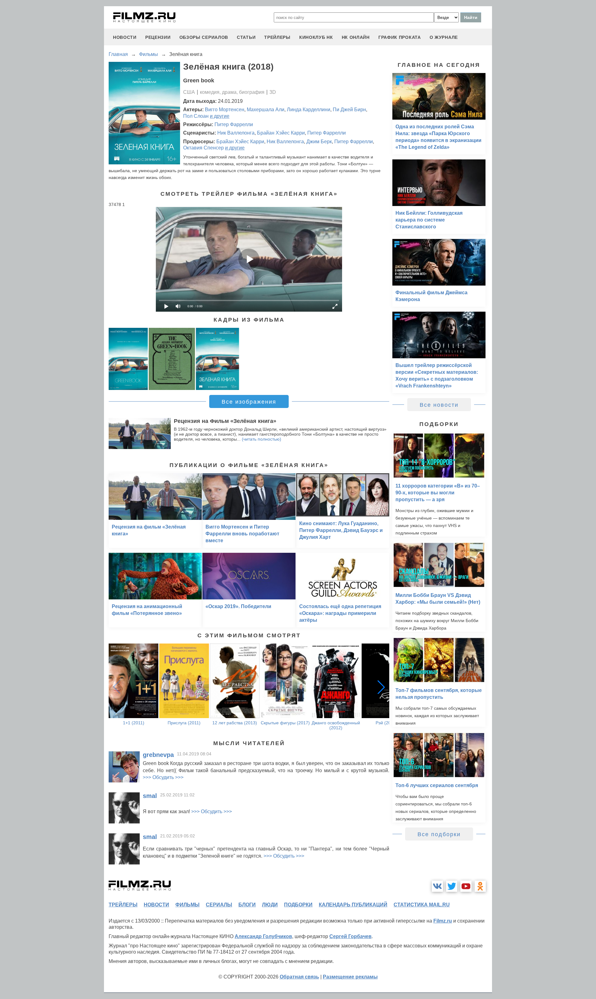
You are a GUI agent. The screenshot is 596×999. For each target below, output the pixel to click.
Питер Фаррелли (233, 124)
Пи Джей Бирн (349, 109)
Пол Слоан (196, 116)
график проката (399, 37)
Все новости (439, 405)
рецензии (158, 37)
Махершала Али (265, 109)
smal (150, 795)
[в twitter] (451, 886)
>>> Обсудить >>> (163, 777)
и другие (219, 116)
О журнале (444, 37)
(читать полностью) (261, 439)
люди (270, 904)
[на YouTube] (466, 886)
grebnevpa (158, 754)
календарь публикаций (353, 904)
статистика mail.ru (422, 904)
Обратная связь (299, 976)
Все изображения (249, 402)
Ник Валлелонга (236, 132)
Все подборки (439, 834)
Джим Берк (319, 141)
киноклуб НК (316, 37)
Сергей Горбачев (350, 936)
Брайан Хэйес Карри (281, 132)
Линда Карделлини (308, 109)
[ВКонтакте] (437, 886)
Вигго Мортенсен (224, 109)
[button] (381, 687)
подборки (298, 904)
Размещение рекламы (350, 976)
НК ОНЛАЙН (356, 37)
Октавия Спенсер (203, 147)
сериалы (219, 904)
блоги (247, 904)
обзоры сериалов (203, 37)
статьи (246, 37)
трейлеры (277, 37)
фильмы (187, 904)
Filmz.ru (442, 920)
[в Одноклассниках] (480, 886)
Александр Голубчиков (263, 936)
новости (125, 37)
